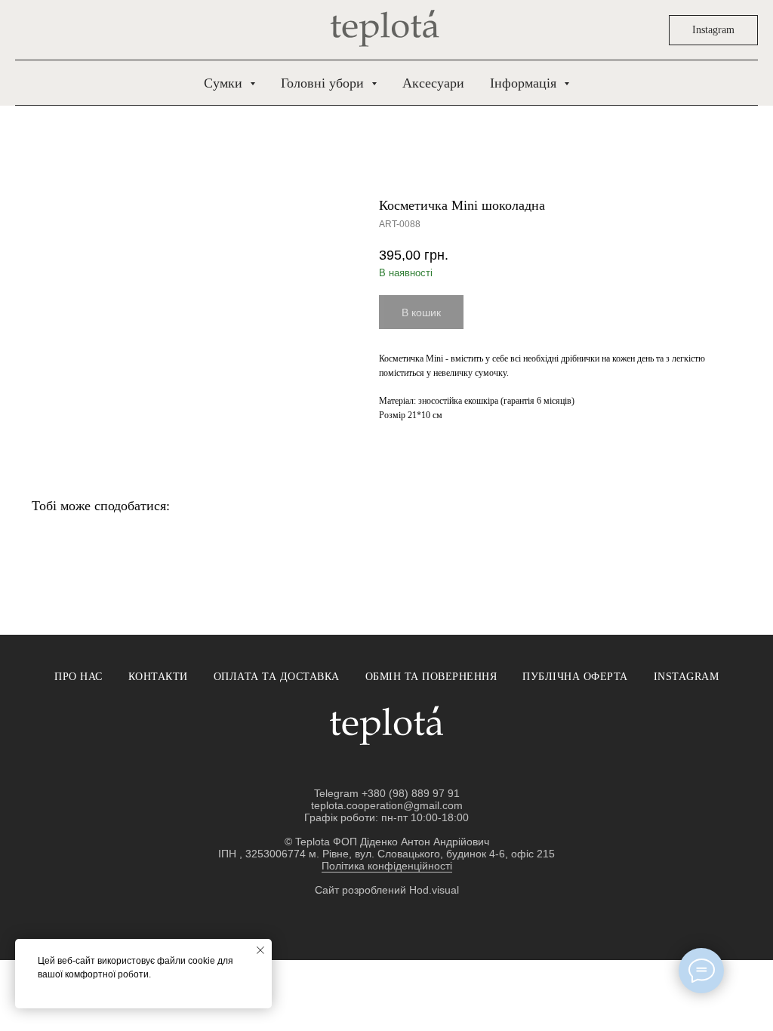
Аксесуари (433, 83)
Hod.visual (434, 890)
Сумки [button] (225, 83)
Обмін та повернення (431, 676)
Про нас (78, 676)
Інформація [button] (525, 83)
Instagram (686, 676)
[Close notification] (260, 950)
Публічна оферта (575, 676)
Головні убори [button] (324, 83)
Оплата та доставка (277, 676)
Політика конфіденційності (387, 866)
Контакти (158, 676)
